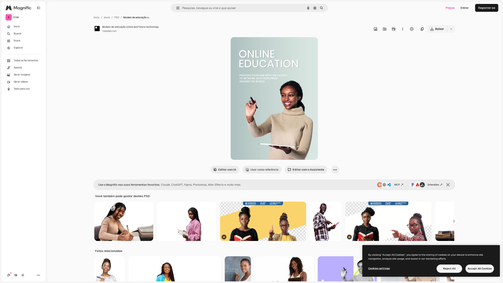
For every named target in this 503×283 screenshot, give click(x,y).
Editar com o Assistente (308, 169)
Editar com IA (227, 169)
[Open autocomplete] (176, 7)
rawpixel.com (109, 31)
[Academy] (16, 275)
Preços (450, 8)
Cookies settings (379, 268)
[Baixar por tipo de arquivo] (451, 29)
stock (107, 17)
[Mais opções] (403, 29)
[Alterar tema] (23, 275)
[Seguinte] (453, 221)
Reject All (449, 268)
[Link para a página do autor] (97, 29)
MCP (397, 184)
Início (96, 17)
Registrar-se (486, 8)
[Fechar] (448, 184)
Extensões (433, 184)
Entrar (465, 8)
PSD (116, 17)
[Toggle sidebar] (38, 8)
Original (255, 45)
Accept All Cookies (480, 268)
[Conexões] (9, 275)
